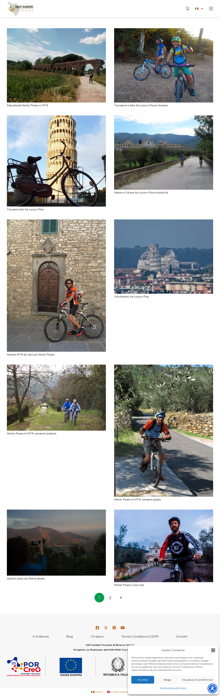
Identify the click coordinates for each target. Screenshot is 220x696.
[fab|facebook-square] (97, 628)
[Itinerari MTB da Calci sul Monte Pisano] (56, 221)
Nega (167, 679)
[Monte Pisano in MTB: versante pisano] (163, 367)
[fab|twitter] (106, 628)
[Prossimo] (120, 597)
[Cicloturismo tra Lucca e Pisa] (163, 221)
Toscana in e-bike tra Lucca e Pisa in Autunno (141, 105)
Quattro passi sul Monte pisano (26, 578)
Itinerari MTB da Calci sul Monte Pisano (31, 355)
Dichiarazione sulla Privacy (173, 688)
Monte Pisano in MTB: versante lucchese (31, 433)
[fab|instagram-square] (114, 628)
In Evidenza (41, 636)
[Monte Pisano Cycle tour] (163, 512)
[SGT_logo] (20, 9)
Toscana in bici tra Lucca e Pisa (25, 209)
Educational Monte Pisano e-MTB (27, 105)
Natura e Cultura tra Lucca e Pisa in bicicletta (141, 193)
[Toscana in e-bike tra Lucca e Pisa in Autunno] (163, 30)
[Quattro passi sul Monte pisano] (56, 512)
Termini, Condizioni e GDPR (139, 636)
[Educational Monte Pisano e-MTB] (56, 30)
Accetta (143, 679)
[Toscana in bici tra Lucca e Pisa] (56, 117)
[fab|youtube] (122, 628)
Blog (69, 636)
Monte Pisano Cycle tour (129, 585)
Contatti (181, 636)
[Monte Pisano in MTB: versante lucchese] (56, 367)
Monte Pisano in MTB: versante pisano (137, 499)
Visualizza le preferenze (197, 679)
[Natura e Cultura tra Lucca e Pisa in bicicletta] (163, 117)
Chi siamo (97, 636)
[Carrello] (187, 8)
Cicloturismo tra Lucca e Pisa (131, 297)
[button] (213, 650)
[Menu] (211, 8)
